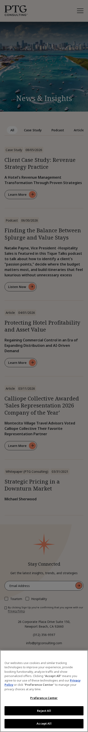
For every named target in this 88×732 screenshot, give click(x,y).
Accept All (44, 723)
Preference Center (44, 698)
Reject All (44, 711)
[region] (44, 691)
